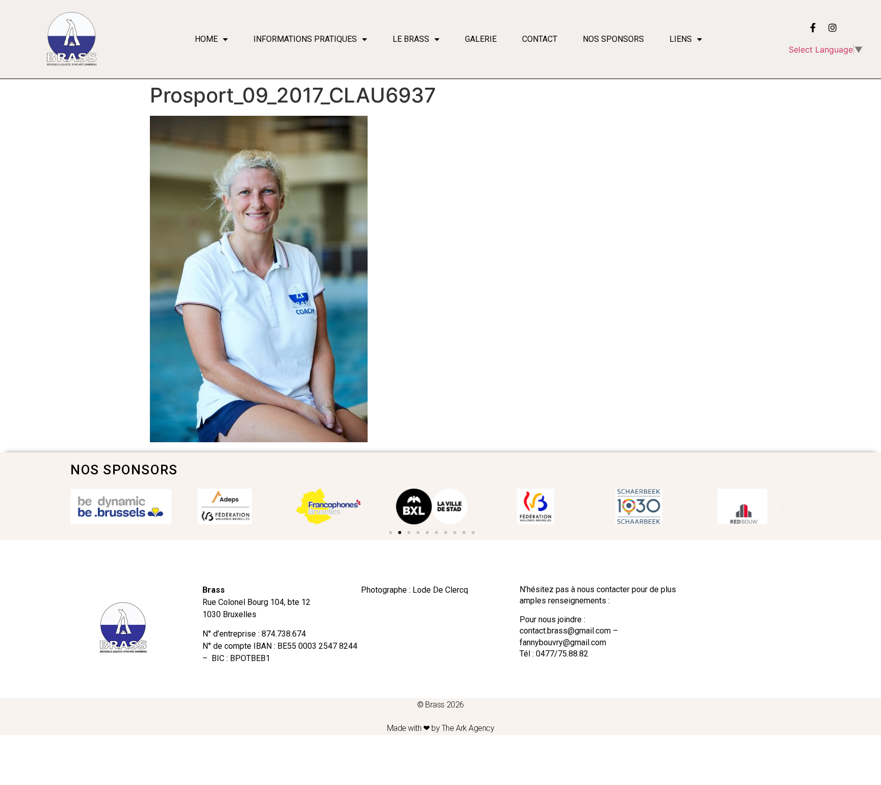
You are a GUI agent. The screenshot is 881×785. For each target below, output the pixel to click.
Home (206, 39)
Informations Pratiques (305, 39)
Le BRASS (411, 39)
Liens (680, 39)
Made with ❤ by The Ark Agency (441, 728)
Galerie (481, 39)
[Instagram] (832, 27)
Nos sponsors (613, 39)
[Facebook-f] (813, 27)
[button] (390, 532)
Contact (539, 39)
